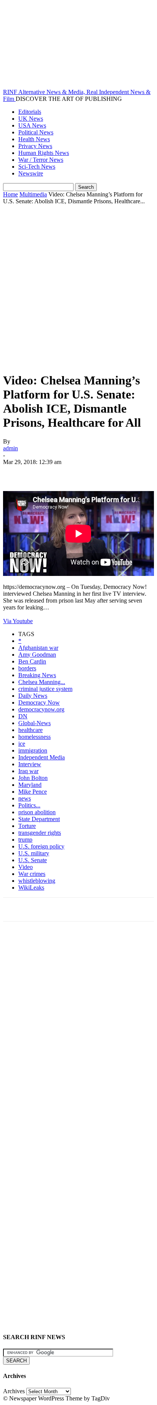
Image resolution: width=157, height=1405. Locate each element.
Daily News (32, 695)
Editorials (29, 111)
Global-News (34, 723)
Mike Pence (32, 791)
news (24, 798)
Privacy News (35, 146)
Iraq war (28, 771)
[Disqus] (78, 1033)
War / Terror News (40, 159)
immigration (32, 750)
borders (27, 668)
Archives (14, 1391)
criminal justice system (45, 689)
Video (25, 867)
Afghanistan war (38, 647)
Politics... (29, 805)
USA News (32, 125)
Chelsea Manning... (41, 682)
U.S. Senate (32, 860)
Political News (35, 132)
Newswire (30, 173)
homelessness (34, 737)
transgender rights (39, 832)
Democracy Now (39, 702)
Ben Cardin (32, 661)
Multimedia (33, 194)
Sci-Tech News (36, 166)
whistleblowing (36, 880)
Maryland (30, 784)
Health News (34, 139)
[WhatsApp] (98, 473)
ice (21, 743)
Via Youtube (18, 621)
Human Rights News (43, 153)
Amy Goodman (37, 654)
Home (10, 194)
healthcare (30, 730)
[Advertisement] (78, 287)
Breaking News (37, 675)
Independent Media (41, 757)
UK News (30, 118)
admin (10, 448)
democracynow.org (41, 709)
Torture (27, 826)
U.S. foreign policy (41, 846)
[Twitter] (43, 473)
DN (22, 716)
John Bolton (33, 778)
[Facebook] (15, 473)
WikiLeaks (31, 887)
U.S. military (33, 853)
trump (25, 839)
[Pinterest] (70, 473)
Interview (29, 764)
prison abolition (37, 812)
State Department (39, 819)
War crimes (31, 874)
